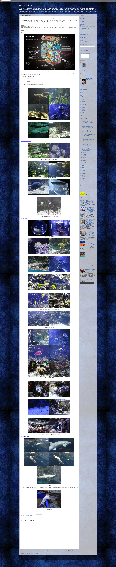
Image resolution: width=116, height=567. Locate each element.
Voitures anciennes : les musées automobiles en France (89, 253)
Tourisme (30, 515)
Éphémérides (82, 22)
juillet (84, 154)
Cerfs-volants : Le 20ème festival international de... (88, 135)
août (84, 152)
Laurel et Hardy (83, 37)
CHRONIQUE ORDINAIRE (87, 78)
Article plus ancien (73, 550)
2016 (83, 167)
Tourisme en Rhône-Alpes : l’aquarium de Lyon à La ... (87, 132)
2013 (83, 172)
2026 (83, 101)
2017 (83, 165)
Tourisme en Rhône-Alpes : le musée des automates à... (88, 122)
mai (83, 157)
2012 (83, 173)
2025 (83, 102)
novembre (85, 116)
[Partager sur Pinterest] (41, 514)
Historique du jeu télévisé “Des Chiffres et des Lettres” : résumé (86, 201)
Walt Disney (82, 41)
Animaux (26, 515)
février (84, 162)
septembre (85, 120)
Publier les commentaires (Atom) (32, 553)
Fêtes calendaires (83, 24)
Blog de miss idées (85, 62)
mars (84, 160)
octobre (84, 118)
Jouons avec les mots (84, 28)
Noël (81, 40)
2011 (83, 175)
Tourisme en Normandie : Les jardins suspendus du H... (88, 130)
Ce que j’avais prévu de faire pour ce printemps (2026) (89, 64)
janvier (84, 163)
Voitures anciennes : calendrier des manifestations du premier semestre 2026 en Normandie (89, 222)
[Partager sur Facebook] (40, 514)
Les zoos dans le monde (85, 93)
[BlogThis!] (37, 514)
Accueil (49, 550)
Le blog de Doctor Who (86, 70)
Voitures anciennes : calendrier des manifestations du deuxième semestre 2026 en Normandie (90, 243)
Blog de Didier (25, 5)
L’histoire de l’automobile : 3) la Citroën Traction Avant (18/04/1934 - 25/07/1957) (90, 271)
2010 (83, 176)
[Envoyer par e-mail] (36, 514)
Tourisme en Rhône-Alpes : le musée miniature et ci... (88, 124)
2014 (83, 170)
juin (83, 155)
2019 (83, 112)
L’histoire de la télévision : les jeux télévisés (90, 192)
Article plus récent (25, 550)
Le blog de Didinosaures (87, 73)
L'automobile (82, 17)
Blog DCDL (82, 95)
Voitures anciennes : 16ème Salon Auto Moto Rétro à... (87, 127)
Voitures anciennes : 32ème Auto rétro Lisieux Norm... (88, 150)
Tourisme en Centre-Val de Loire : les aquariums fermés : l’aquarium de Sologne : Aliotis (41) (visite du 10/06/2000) (90, 233)
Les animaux (82, 18)
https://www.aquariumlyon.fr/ (30, 30)
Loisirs (81, 38)
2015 (83, 168)
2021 (83, 109)
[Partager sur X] (38, 514)
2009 (83, 178)
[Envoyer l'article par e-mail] (34, 513)
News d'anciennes (83, 89)
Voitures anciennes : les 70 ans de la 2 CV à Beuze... (88, 142)
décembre (85, 115)
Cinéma (81, 25)
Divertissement (83, 34)
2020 (83, 110)
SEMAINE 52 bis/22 (89, 79)
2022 (83, 107)
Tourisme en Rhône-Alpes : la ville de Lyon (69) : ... (88, 137)
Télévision (82, 27)
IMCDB (81, 92)
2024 (83, 104)
